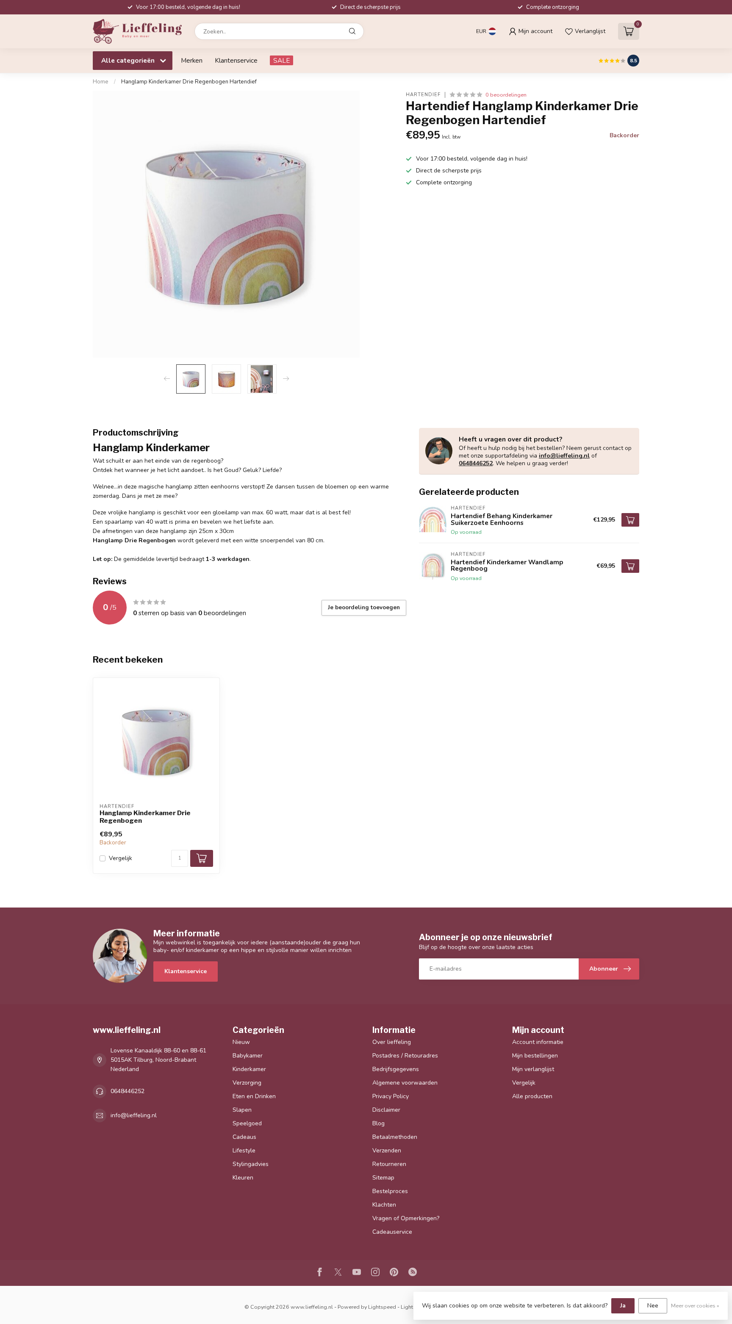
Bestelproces (390, 1191)
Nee (652, 1306)
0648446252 (476, 463)
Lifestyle (244, 1150)
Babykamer (248, 1056)
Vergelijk (120, 858)
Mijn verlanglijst (533, 1069)
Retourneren (389, 1164)
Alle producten (532, 1096)
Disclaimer (386, 1110)
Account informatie (537, 1042)
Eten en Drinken (254, 1096)
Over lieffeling (391, 1042)
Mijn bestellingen (535, 1056)
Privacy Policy (390, 1096)
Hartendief (423, 94)
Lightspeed (382, 1306)
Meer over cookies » (695, 1305)
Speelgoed (247, 1123)
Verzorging (247, 1083)
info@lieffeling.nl (564, 456)
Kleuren (243, 1178)
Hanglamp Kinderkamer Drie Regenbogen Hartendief (189, 82)
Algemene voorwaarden (405, 1083)
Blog (378, 1123)
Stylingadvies (251, 1164)
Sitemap (383, 1178)
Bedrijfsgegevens (395, 1069)
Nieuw (241, 1042)
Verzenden (386, 1150)
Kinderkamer (249, 1069)
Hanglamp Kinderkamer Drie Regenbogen (145, 816)
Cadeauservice (392, 1232)
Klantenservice (236, 60)
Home (100, 82)
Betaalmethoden (394, 1137)
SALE (281, 60)
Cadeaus (244, 1137)
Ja (623, 1306)
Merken (191, 60)
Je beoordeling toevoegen (364, 607)
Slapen (242, 1110)
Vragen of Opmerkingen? (405, 1218)
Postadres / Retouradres (405, 1056)
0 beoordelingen (506, 94)
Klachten (384, 1205)
